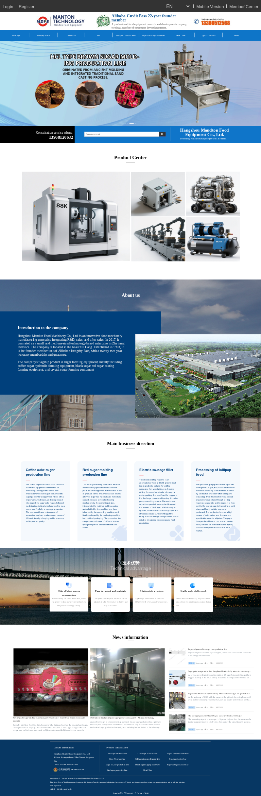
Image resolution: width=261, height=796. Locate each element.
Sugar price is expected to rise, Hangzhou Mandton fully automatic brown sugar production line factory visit (219, 672)
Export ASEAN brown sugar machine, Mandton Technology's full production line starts (219, 694)
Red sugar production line (117, 770)
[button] (125, 123)
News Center (181, 35)
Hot (98, 35)
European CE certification (126, 35)
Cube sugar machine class (147, 754)
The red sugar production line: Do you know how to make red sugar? (215, 716)
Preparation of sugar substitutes (153, 35)
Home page (16, 35)
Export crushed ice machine (177, 754)
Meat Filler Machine (117, 759)
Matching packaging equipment (147, 765)
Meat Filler (147, 770)
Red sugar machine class (117, 754)
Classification (71, 35)
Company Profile (43, 35)
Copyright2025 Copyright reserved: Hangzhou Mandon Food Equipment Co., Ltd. (77, 779)
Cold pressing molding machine (147, 759)
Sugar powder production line (117, 765)
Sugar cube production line (177, 765)
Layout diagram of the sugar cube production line (207, 649)
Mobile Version (210, 6)
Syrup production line (177, 759)
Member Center (243, 6)
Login (8, 6)
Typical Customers (208, 35)
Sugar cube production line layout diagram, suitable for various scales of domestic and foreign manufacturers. (219, 654)
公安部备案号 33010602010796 (71, 770)
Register (26, 6)
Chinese (236, 35)
